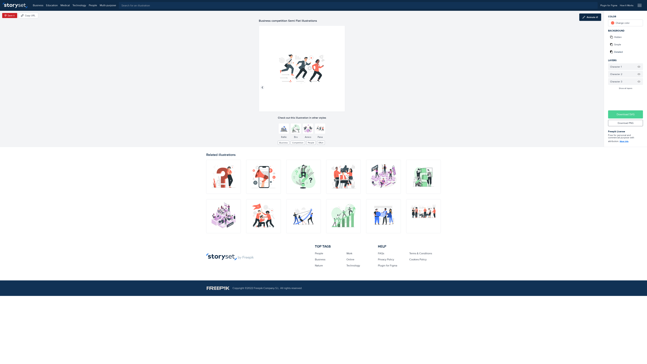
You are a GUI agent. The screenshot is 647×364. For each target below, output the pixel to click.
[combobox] (358, 5)
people (93, 5)
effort (321, 142)
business (38, 5)
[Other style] (283, 128)
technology (79, 5)
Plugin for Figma (387, 265)
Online (350, 259)
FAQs (381, 253)
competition (297, 142)
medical (65, 5)
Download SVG (626, 114)
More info (624, 141)
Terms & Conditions (420, 253)
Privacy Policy (386, 259)
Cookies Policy (418, 259)
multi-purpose (108, 5)
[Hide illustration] (639, 67)
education (52, 5)
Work (349, 253)
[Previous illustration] (262, 87)
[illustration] (223, 177)
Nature (319, 265)
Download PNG (626, 123)
